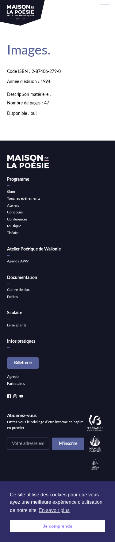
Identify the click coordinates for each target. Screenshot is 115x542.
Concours (15, 212)
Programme (18, 179)
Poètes (12, 297)
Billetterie (23, 363)
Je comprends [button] (57, 526)
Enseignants (16, 325)
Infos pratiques (21, 341)
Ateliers (13, 205)
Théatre (13, 233)
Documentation (22, 278)
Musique (14, 226)
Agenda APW (18, 261)
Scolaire (14, 313)
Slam (11, 192)
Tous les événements (23, 198)
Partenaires (16, 384)
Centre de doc (18, 290)
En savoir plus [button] (54, 510)
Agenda (13, 377)
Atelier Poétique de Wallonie (34, 249)
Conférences (17, 219)
